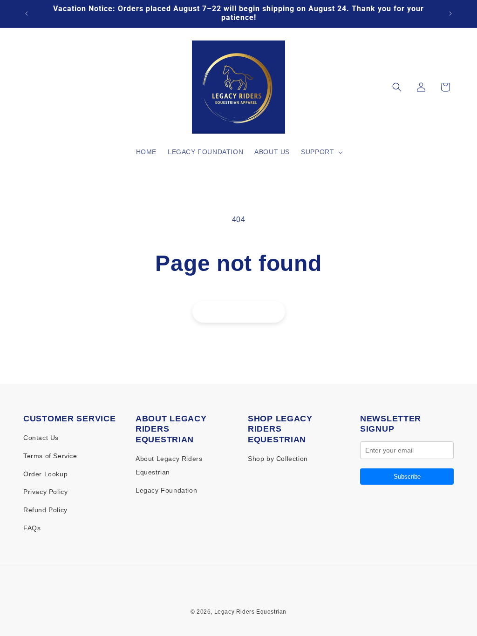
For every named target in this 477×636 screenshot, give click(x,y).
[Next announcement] (450, 13)
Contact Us (41, 437)
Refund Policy (45, 510)
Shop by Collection (278, 458)
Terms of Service (50, 456)
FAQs (32, 528)
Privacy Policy (45, 491)
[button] (321, 152)
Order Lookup (45, 474)
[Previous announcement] (26, 13)
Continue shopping (239, 312)
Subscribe (407, 476)
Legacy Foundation (166, 490)
